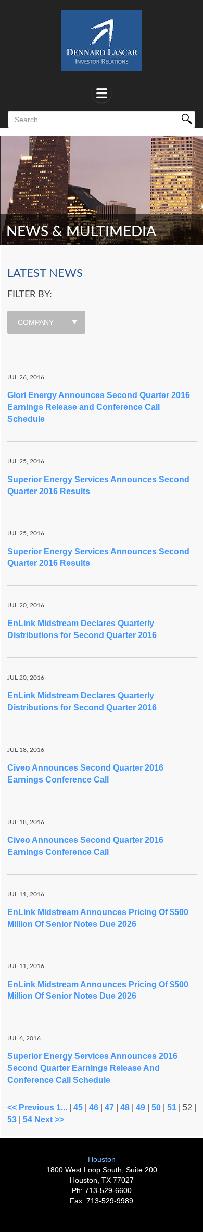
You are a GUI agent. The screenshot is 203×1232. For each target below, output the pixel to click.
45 (78, 1107)
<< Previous (30, 1107)
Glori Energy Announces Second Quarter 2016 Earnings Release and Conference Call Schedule (98, 407)
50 (156, 1107)
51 (171, 1107)
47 (109, 1107)
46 (93, 1107)
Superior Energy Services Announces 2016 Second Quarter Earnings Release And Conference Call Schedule (92, 1068)
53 (12, 1119)
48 (125, 1107)
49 (140, 1107)
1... (61, 1107)
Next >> (49, 1119)
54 (27, 1119)
